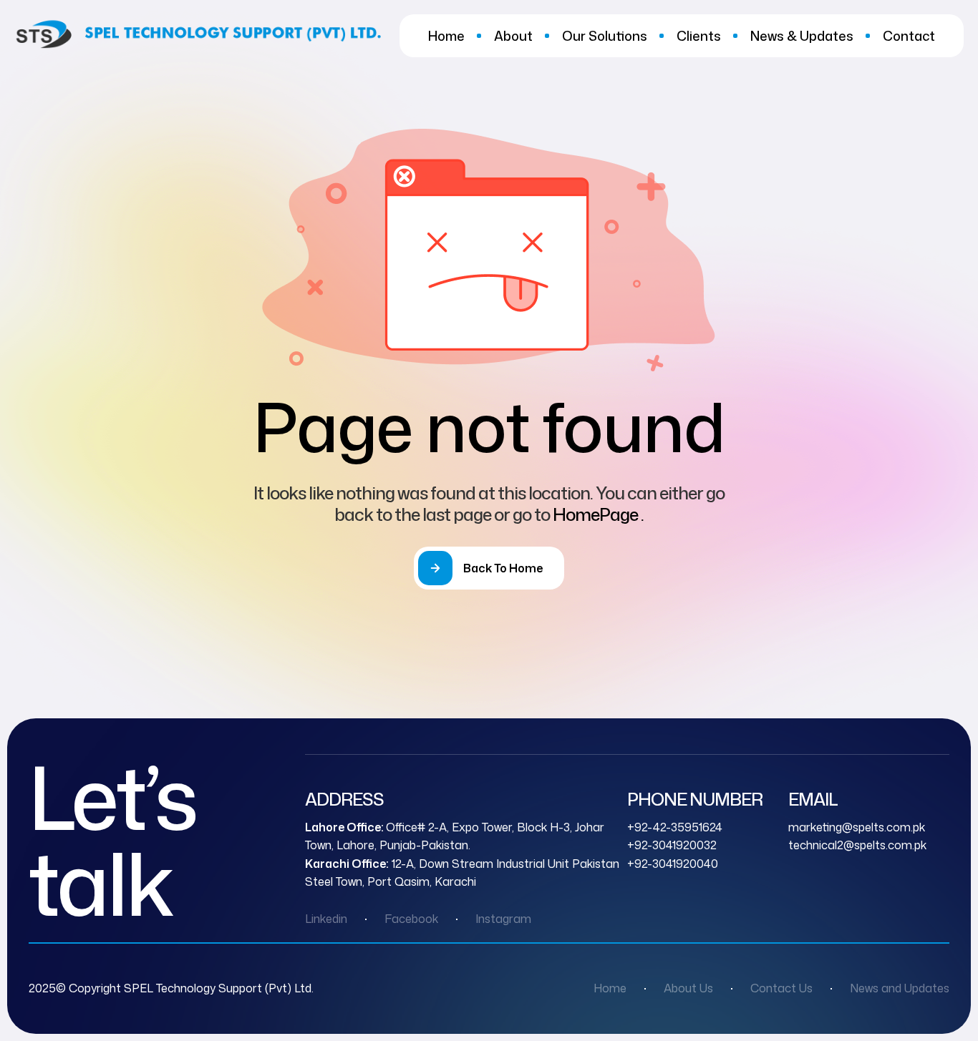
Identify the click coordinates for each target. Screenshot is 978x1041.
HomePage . (598, 514)
